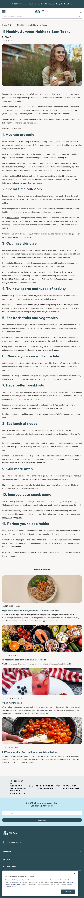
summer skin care (62, 250)
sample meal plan (64, 539)
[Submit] (79, 16)
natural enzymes (18, 759)
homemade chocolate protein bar (32, 514)
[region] (40, 883)
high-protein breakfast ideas (21, 414)
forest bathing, (13, 217)
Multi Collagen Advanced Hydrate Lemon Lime (36, 176)
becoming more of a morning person (42, 392)
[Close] (74, 873)
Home (4, 25)
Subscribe (42, 820)
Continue (68, 892)
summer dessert (9, 488)
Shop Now (42, 5)
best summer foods (21, 328)
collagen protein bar (55, 514)
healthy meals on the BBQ (57, 479)
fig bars (19, 517)
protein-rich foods (64, 618)
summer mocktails (34, 710)
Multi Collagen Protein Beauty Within (52, 279)
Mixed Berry (63, 176)
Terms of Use (16, 884)
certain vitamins (32, 759)
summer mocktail (68, 485)
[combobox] (42, 16)
